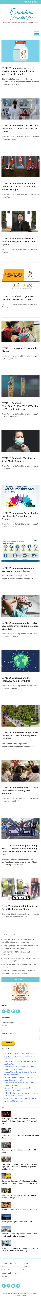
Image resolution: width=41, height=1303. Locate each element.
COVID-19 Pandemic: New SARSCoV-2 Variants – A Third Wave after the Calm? (20, 128)
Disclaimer (26, 1263)
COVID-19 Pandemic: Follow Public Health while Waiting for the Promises (19, 516)
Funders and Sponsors (9, 1273)
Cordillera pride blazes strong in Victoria (19, 1210)
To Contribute (6, 1270)
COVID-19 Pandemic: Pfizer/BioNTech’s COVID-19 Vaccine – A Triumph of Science (19, 406)
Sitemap (25, 1270)
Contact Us (26, 1267)
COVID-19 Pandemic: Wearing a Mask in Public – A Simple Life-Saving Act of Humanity (20, 959)
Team (3, 1267)
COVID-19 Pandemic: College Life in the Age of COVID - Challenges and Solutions (19, 735)
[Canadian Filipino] (20, 16)
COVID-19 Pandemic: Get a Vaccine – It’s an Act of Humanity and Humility (19, 1249)
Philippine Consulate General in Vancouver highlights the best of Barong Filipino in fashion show (20, 1166)
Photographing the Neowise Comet (16, 1222)
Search (37, 2)
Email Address (7, 1033)
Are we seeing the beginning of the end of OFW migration (18, 966)
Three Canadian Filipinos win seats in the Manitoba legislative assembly (19, 1235)
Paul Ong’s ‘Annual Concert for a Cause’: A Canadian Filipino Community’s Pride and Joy (19, 1121)
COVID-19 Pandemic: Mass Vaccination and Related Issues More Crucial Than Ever (17, 71)
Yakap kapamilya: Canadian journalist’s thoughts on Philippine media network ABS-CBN (19, 947)
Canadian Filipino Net (9, 1263)
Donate (4, 1276)
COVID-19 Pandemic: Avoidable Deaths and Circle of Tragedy (17, 569)
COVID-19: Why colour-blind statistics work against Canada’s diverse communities (17, 940)
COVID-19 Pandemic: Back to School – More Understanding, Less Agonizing (20, 790)
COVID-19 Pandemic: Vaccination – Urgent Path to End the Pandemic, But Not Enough (19, 186)
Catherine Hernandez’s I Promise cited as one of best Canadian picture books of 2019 (19, 1182)
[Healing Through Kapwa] (20, 991)
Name (4, 1025)
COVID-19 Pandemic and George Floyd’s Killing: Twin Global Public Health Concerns (19, 972)
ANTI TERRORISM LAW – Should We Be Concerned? (16, 953)
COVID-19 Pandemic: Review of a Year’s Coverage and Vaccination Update (18, 241)
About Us (27, 2)
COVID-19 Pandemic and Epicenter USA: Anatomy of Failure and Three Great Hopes (19, 626)
